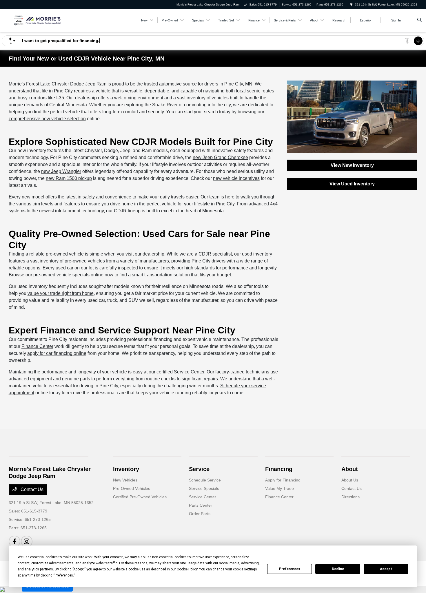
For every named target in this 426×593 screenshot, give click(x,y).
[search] (419, 20)
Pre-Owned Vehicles (131, 488)
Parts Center (200, 505)
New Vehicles (125, 480)
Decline (338, 569)
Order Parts (199, 513)
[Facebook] (14, 541)
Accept (386, 569)
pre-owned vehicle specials (61, 274)
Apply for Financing (283, 480)
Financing (278, 469)
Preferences (289, 569)
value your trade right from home (61, 293)
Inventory (126, 469)
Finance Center (37, 346)
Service (199, 469)
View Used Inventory (352, 183)
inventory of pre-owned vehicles (72, 260)
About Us (349, 480)
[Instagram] (26, 541)
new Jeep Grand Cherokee (220, 157)
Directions (350, 497)
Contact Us (31, 489)
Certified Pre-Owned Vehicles (140, 497)
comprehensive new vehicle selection (47, 118)
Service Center (202, 497)
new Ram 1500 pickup (69, 178)
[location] (351, 4)
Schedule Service (205, 480)
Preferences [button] (64, 575)
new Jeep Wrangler (61, 171)
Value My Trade (279, 488)
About (349, 469)
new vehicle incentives (236, 178)
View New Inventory (352, 165)
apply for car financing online (56, 353)
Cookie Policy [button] (187, 569)
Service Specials (204, 488)
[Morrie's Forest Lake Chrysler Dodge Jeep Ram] (35, 19)
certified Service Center (180, 371)
